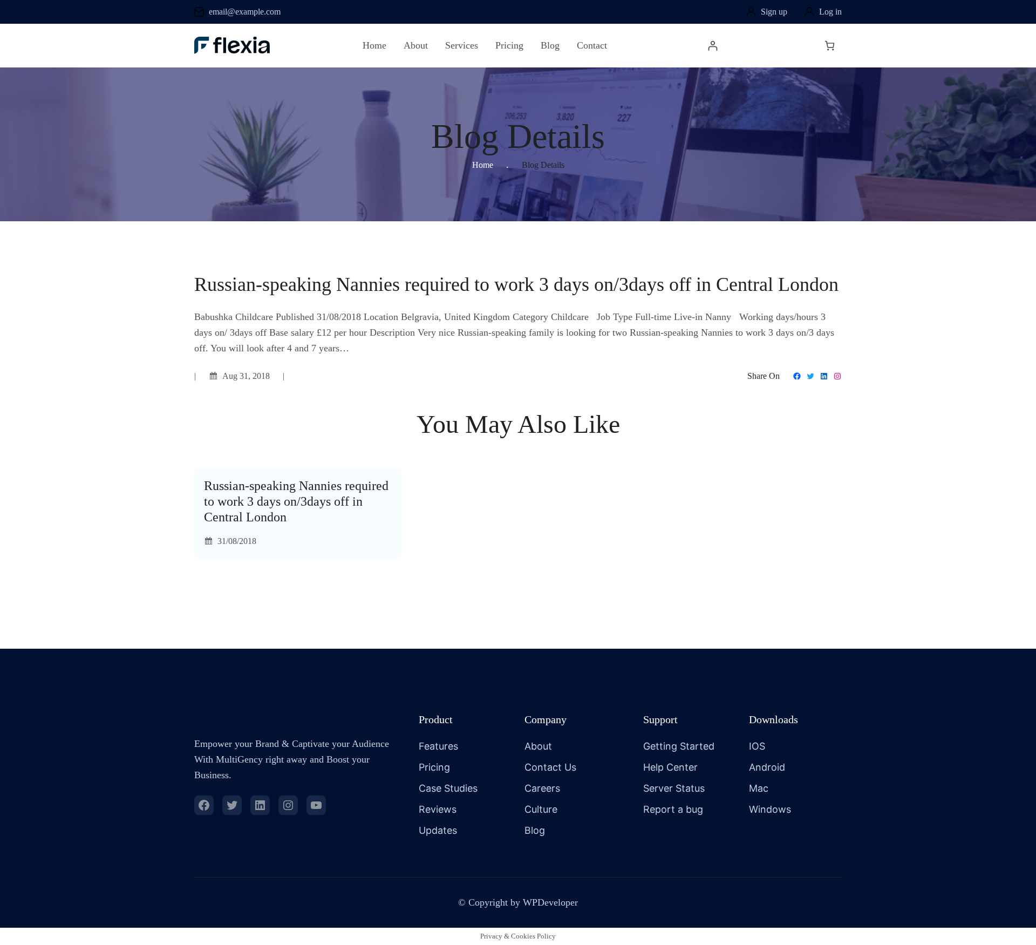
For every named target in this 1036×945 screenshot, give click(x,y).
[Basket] (829, 45)
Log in (830, 11)
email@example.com (245, 11)
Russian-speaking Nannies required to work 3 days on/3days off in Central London (296, 501)
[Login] (712, 45)
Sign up (774, 11)
